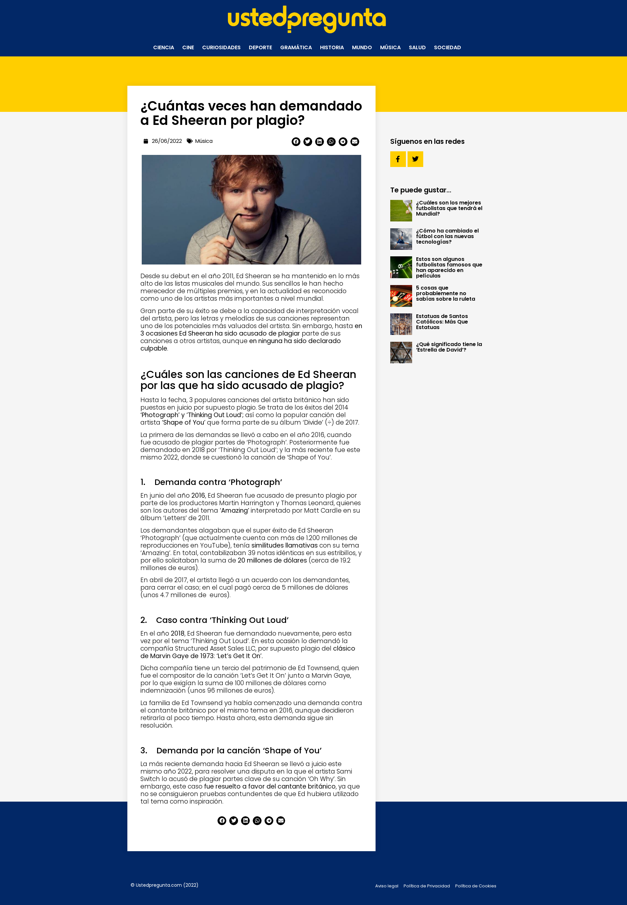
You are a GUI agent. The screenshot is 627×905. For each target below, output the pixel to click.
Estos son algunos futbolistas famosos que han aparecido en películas (449, 267)
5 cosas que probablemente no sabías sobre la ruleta (445, 293)
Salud (417, 47)
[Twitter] (415, 159)
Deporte (260, 47)
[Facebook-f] (398, 159)
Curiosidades (221, 47)
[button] (296, 141)
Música (390, 47)
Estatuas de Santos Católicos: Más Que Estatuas (442, 321)
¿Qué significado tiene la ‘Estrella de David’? (449, 347)
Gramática (296, 47)
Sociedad (447, 47)
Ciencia (163, 47)
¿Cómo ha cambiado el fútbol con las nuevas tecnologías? (447, 236)
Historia (332, 47)
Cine (188, 47)
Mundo (362, 47)
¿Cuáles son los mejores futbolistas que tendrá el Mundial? (449, 208)
